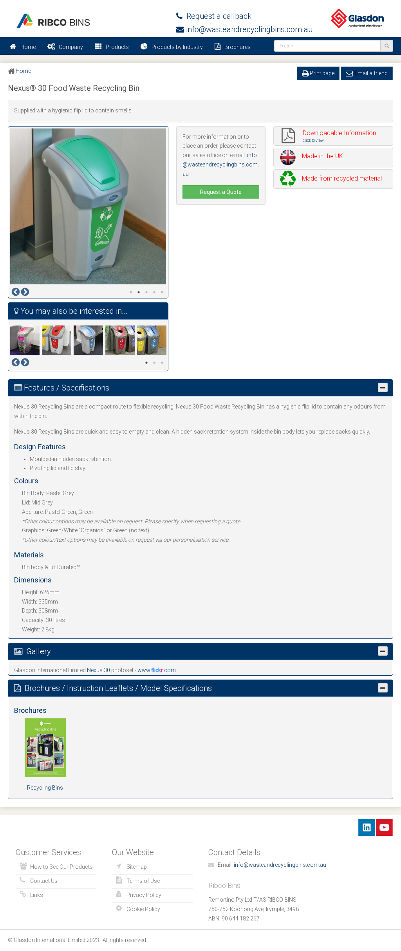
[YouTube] (384, 827)
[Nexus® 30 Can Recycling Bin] (58, 340)
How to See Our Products (61, 867)
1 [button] (131, 292)
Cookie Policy (143, 909)
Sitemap (136, 867)
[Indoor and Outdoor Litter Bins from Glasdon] (53, 21)
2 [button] (139, 292)
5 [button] (162, 292)
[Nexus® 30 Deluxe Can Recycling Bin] (121, 340)
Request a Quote (221, 192)
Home (28, 47)
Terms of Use (143, 881)
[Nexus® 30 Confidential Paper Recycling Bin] (89, 340)
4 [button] (154, 292)
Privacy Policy (143, 895)
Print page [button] (321, 73)
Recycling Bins (45, 788)
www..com (156, 670)
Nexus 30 (99, 670)
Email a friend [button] (370, 73)
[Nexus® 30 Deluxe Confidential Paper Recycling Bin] (153, 340)
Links (36, 895)
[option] (88, 206)
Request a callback (216, 16)
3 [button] (146, 292)
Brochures (237, 47)
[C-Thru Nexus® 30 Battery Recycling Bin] (26, 340)
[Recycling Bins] (45, 747)
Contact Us (44, 881)
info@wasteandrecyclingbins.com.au (248, 29)
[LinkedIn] (366, 827)
